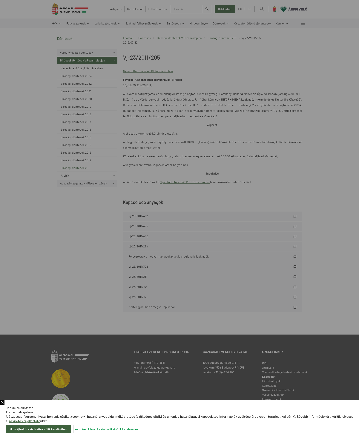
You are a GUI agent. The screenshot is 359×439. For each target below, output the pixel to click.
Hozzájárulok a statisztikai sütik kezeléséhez (38, 429)
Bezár (2, 402)
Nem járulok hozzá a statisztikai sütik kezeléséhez (106, 429)
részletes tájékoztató (24, 421)
